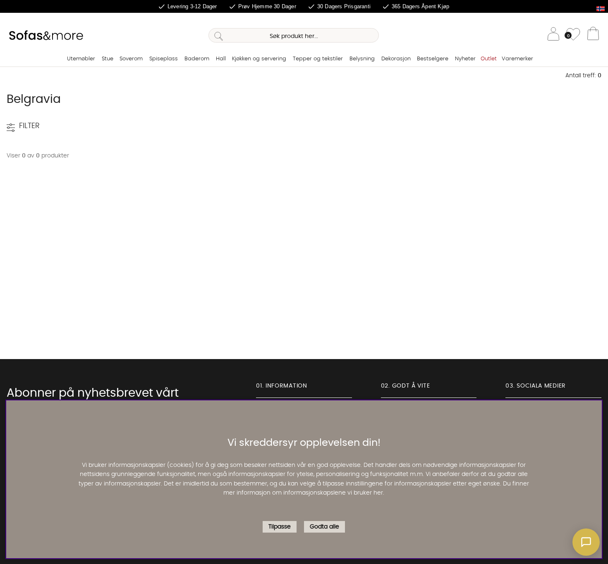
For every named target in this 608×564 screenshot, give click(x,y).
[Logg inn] (553, 35)
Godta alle (324, 527)
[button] (586, 542)
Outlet (489, 59)
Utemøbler (81, 59)
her (378, 493)
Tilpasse (279, 527)
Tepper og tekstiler (318, 59)
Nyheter (465, 59)
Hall (221, 59)
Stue (107, 59)
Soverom (131, 59)
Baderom (196, 59)
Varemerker (517, 59)
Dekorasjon (396, 59)
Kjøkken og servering (259, 59)
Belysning (362, 59)
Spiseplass (163, 59)
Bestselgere (432, 59)
